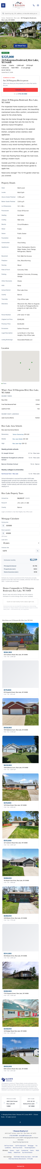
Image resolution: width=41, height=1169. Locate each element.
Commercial (24, 1150)
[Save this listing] (33, 25)
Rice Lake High (17, 443)
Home (3, 18)
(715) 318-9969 (22, 94)
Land (17, 1150)
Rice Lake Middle (18, 439)
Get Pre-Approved (20, 1145)
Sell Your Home (8, 1145)
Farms (32, 1150)
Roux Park (4, 400)
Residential (9, 18)
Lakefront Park (6, 409)
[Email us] (38, 5)
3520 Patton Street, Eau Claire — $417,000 (26, 1157)
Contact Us (20, 1166)
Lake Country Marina (8, 418)
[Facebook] (21, 1122)
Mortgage (30, 1145)
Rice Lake (17, 18)
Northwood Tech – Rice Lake (10, 473)
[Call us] (34, 5)
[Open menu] (3, 5)
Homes (12, 1150)
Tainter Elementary (18, 434)
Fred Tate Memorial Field (9, 404)
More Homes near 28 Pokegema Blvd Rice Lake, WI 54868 (17, 620)
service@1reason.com (25, 1135)
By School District (27, 1152)
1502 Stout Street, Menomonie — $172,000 (20, 1159)
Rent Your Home (17, 1147)
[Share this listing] (37, 25)
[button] (20, 364)
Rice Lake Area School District (10, 430)
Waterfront (17, 1152)
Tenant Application (30, 1147)
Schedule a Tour (20, 90)
